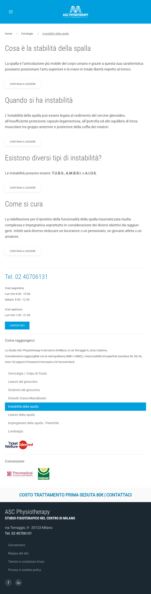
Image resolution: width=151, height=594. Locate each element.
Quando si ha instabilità (39, 100)
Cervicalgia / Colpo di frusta (27, 373)
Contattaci (17, 325)
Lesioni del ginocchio (22, 382)
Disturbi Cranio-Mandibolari (27, 398)
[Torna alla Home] (75, 12)
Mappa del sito (18, 553)
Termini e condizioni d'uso (26, 561)
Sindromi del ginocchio (24, 390)
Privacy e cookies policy (24, 570)
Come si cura (24, 204)
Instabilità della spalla (23, 406)
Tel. (10, 276)
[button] (11, 12)
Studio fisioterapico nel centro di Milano (40, 518)
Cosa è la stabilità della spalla (48, 48)
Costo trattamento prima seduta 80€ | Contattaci (75, 494)
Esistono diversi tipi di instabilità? (53, 158)
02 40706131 (31, 276)
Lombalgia (15, 431)
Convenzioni (16, 545)
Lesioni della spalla (21, 415)
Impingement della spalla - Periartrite (33, 423)
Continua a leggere (23, 83)
